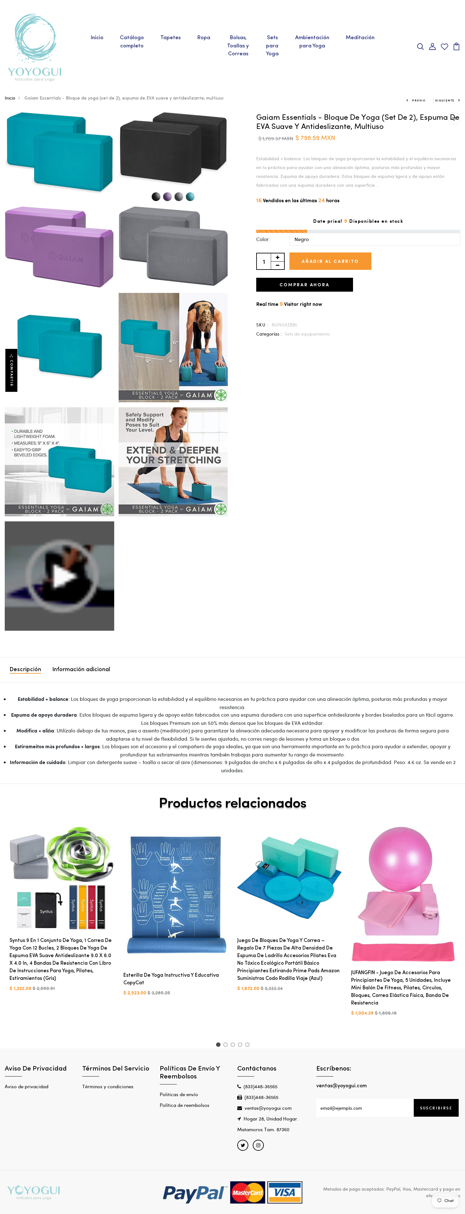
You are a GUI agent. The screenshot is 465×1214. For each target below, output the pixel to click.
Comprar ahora (304, 284)
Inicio (96, 37)
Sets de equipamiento (307, 334)
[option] (62, 914)
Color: (263, 239)
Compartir (11, 373)
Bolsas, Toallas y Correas (238, 46)
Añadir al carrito (330, 261)
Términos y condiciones (107, 1086)
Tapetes (170, 37)
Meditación (360, 37)
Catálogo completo (132, 42)
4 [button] (241, 1045)
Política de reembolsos (184, 1105)
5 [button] (248, 1045)
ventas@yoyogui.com (268, 1108)
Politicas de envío (179, 1094)
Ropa (203, 37)
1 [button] (219, 1045)
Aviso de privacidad (26, 1086)
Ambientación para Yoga (312, 42)
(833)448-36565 (260, 1086)
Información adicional (81, 670)
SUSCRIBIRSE (436, 1108)
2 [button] (227, 1045)
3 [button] (234, 1045)
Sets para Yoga (272, 46)
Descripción (25, 670)
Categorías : (269, 334)
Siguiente (445, 100)
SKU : (262, 325)
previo (419, 100)
